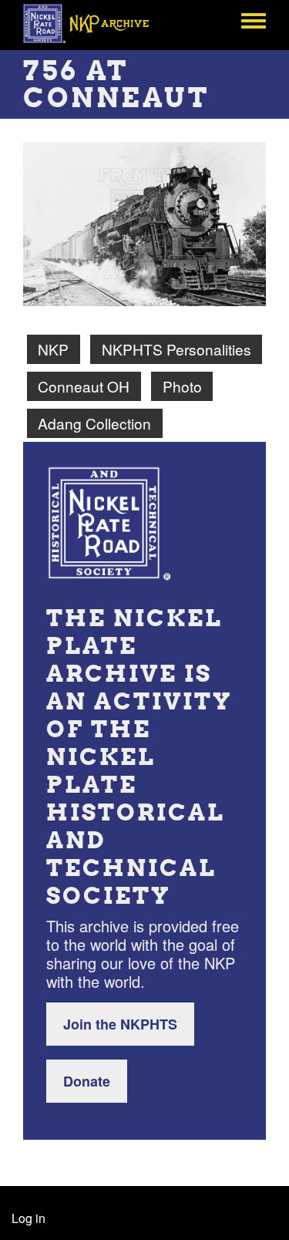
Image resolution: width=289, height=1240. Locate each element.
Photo (182, 386)
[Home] (94, 23)
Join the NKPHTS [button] (120, 1024)
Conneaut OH (83, 386)
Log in (28, 1218)
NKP (53, 349)
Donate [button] (86, 1081)
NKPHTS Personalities (176, 349)
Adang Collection (94, 423)
